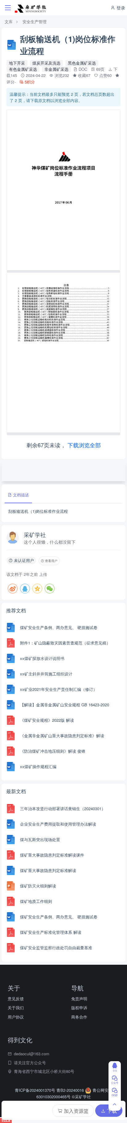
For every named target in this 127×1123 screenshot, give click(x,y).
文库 (9, 21)
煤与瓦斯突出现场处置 (40, 839)
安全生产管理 (35, 21)
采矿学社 (35, 534)
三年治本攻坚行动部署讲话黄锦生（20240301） (62, 808)
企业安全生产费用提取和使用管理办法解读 (58, 824)
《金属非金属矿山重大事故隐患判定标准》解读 (62, 735)
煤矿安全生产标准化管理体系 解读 (50, 932)
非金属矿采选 (56, 69)
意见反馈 (16, 999)
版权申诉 (79, 1007)
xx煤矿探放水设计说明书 (42, 658)
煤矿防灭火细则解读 (38, 886)
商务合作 (79, 1017)
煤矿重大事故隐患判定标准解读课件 (52, 855)
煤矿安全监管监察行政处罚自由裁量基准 (56, 948)
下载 (111, 1110)
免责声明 (79, 999)
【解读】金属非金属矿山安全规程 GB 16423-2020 (64, 705)
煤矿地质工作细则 (36, 901)
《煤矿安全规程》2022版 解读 (47, 720)
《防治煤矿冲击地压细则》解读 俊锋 (52, 751)
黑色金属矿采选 (82, 63)
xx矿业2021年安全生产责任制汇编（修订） (58, 689)
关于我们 (16, 1007)
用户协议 (16, 1017)
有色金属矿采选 (23, 69)
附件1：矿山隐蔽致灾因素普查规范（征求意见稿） (65, 643)
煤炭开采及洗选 (46, 63)
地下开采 (17, 63)
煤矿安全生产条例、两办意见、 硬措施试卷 (58, 627)
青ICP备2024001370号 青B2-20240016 (50, 1090)
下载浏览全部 (84, 445)
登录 (120, 8)
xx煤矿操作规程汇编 (38, 766)
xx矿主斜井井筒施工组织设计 (46, 674)
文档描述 (20, 495)
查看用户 (50, 561)
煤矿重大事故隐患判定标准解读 (48, 870)
